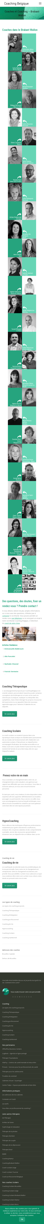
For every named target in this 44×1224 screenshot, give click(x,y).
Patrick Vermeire (11, 671)
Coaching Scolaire (8, 933)
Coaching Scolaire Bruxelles (11, 1184)
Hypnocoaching (7, 929)
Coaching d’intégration (9, 915)
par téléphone (17, 618)
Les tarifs (5, 1102)
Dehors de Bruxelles (9, 958)
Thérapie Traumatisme (10, 1056)
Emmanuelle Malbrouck (14, 649)
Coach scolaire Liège (9, 1165)
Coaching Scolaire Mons (10, 1202)
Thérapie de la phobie (9, 1129)
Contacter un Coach (9, 1097)
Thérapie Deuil (7, 1147)
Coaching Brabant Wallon (11, 1161)
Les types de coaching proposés (13, 906)
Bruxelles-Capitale (8, 954)
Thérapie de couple (9, 1138)
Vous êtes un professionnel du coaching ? (16, 1106)
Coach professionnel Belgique (12, 1174)
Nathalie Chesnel (11, 664)
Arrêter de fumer (8, 1120)
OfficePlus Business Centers (12, 1047)
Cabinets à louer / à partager (12, 1078)
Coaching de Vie (7, 924)
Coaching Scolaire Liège (10, 1189)
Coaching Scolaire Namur (10, 1198)
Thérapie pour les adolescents (12, 1069)
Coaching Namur (8, 1156)
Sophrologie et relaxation (11, 1125)
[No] (41, 1215)
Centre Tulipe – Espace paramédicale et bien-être (19, 1083)
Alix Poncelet (10, 656)
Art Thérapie (6, 1116)
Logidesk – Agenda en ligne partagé (14, 1051)
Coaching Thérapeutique (10, 910)
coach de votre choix (12, 623)
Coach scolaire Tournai (10, 1170)
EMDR (4, 1152)
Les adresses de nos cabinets (12, 1093)
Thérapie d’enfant (8, 1134)
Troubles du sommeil (9, 1074)
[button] (13, 994)
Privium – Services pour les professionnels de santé (20, 1065)
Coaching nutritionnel (9, 938)
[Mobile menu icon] (40, 3)
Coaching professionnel (10, 920)
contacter (5, 616)
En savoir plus (10, 714)
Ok (22, 1219)
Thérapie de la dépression (11, 1143)
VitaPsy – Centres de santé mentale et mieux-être (19, 1060)
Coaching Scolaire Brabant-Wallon (13, 1193)
